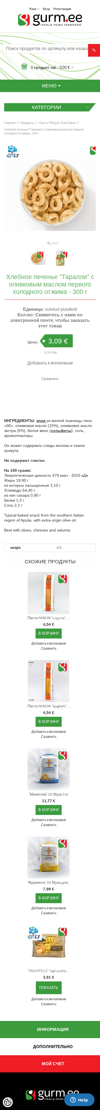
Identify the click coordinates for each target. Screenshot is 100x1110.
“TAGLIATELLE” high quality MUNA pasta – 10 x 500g (50, 970)
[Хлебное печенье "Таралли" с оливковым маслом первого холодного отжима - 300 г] (37, 258)
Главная (10, 123)
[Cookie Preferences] (8, 1102)
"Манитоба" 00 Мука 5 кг (48, 794)
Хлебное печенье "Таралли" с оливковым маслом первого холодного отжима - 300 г (44, 131)
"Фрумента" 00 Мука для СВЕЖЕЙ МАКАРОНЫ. (50, 882)
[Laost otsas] (48, 946)
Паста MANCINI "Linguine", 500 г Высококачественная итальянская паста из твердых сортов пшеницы (50, 618)
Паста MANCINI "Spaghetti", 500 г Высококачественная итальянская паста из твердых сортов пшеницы (50, 706)
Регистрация (62, 9)
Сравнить (50, 378)
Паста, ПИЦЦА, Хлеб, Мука (57, 123)
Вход (46, 9)
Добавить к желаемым (50, 363)
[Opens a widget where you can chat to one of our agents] (79, 1100)
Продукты (27, 123)
